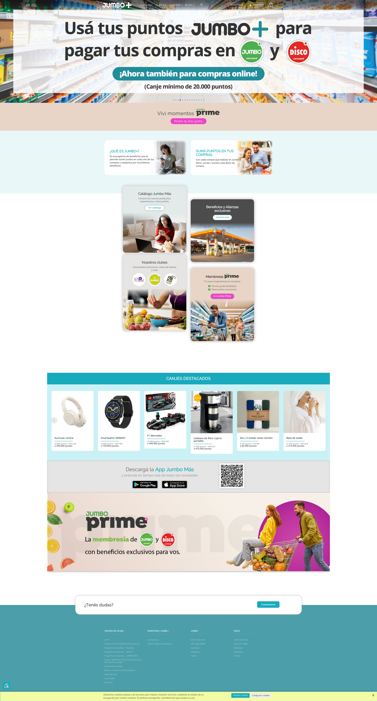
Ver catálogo (154, 208)
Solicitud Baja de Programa (160, 644)
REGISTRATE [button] (236, 5)
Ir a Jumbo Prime (222, 296)
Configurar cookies (261, 695)
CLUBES (160, 5)
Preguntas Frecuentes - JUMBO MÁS (121, 656)
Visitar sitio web (198, 640)
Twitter (194, 656)
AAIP (107, 640)
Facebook (195, 648)
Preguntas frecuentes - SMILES (119, 652)
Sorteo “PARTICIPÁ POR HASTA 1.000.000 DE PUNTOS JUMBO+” (123, 661)
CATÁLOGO (146, 5)
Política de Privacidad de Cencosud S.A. (122, 644)
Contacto (109, 682)
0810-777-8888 (241, 644)
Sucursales (109, 678)
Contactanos (268, 604)
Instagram (195, 652)
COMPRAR (175, 5)
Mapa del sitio (111, 674)
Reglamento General (114, 666)
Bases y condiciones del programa (120, 670)
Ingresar (258, 5)
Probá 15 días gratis (188, 121)
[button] (173, 100)
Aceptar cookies (240, 695)
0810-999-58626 (198, 644)
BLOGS (189, 5)
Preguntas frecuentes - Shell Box (119, 648)
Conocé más (222, 217)
